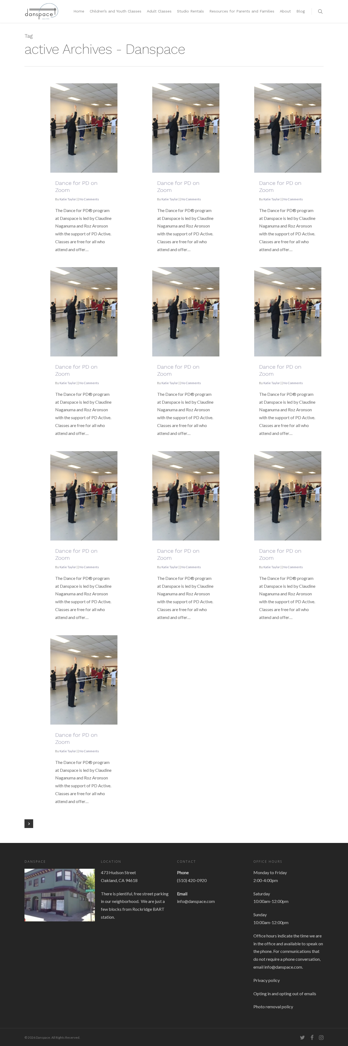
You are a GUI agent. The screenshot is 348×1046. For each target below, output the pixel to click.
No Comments (89, 199)
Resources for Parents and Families (241, 11)
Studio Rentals (190, 11)
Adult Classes (159, 11)
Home (78, 11)
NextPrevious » (28, 823)
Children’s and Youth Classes (115, 11)
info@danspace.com (196, 901)
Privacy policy (266, 980)
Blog (300, 11)
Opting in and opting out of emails (284, 993)
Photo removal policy (273, 1006)
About (285, 11)
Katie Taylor (68, 199)
